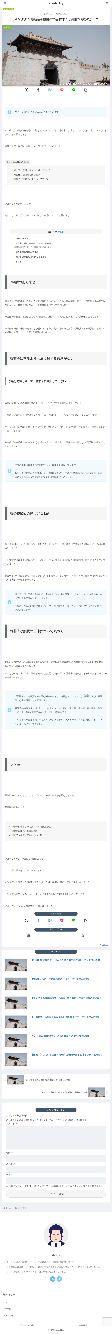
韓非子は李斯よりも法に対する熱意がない (34, 243)
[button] (85, 90)
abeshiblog (56, 3)
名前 (9, 1153)
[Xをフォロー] (83, 935)
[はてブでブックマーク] (50, 90)
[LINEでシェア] (73, 90)
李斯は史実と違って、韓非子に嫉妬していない (35, 247)
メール (10, 1164)
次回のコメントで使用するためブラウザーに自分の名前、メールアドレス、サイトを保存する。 (56, 1186)
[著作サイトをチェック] (28, 935)
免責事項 (83, 1325)
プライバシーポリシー (29, 1325)
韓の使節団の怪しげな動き (27, 252)
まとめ (18, 262)
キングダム (9, 9)
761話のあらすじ (23, 238)
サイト (9, 1175)
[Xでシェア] (26, 90)
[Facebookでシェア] (38, 90)
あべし (56, 1255)
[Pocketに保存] (61, 90)
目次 (54, 232)
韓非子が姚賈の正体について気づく (31, 257)
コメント (11, 1123)
